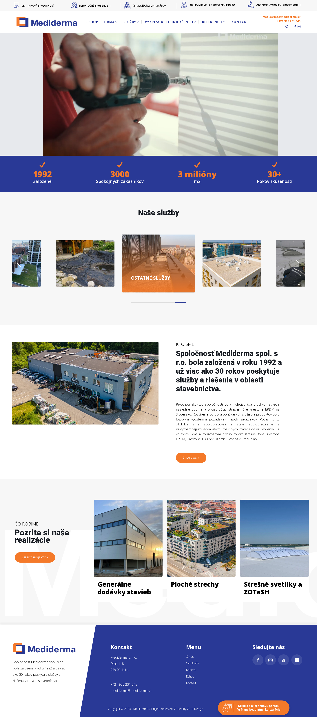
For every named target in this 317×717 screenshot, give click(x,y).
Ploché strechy (195, 584)
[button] (180, 302)
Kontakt (191, 683)
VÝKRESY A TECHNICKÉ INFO (169, 22)
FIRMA (109, 22)
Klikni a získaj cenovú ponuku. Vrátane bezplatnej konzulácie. (259, 707)
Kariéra (191, 670)
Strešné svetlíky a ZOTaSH (273, 588)
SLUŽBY (129, 22)
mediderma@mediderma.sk (281, 17)
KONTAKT (239, 22)
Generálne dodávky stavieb (124, 588)
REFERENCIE (212, 22)
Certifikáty (192, 663)
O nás (190, 657)
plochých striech (237, 274)
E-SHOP (91, 22)
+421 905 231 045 (288, 21)
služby (150, 277)
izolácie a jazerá (89, 274)
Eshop (190, 676)
